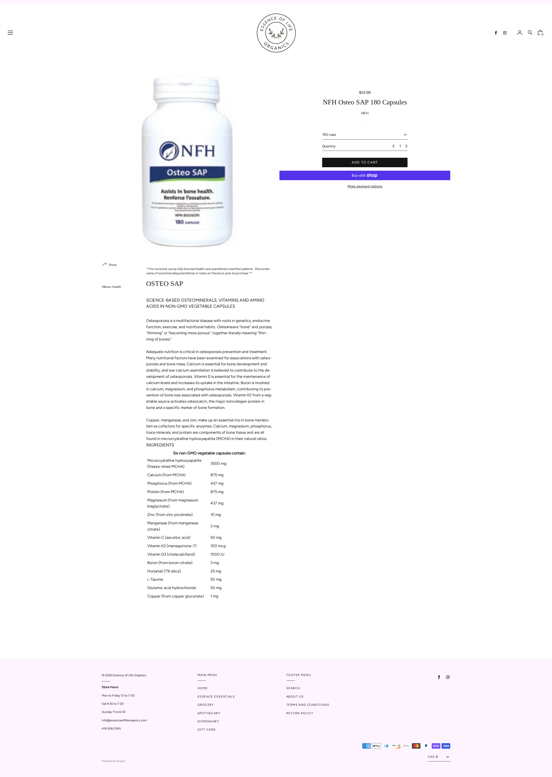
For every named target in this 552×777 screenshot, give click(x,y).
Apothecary (209, 713)
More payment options (365, 186)
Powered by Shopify (113, 761)
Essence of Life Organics (129, 675)
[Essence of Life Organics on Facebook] (496, 32)
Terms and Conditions (307, 705)
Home (203, 688)
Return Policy (299, 713)
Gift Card (207, 729)
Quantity (329, 146)
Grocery (206, 705)
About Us (295, 696)
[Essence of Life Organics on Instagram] (504, 32)
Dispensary (208, 721)
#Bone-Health (111, 287)
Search (293, 688)
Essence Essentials (216, 696)
